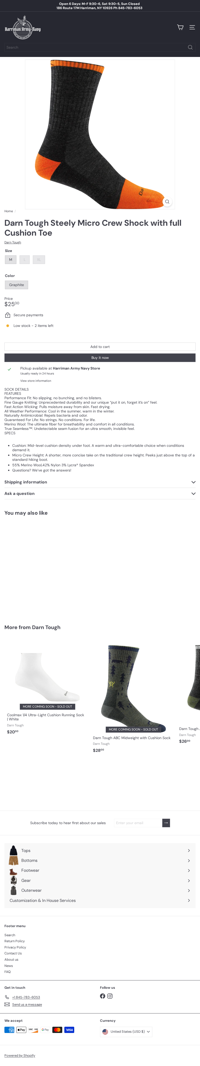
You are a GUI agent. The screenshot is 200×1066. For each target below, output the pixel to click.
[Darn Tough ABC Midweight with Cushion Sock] (133, 696)
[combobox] (100, 47)
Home (8, 211)
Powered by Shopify (19, 1055)
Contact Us (13, 953)
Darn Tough (46, 627)
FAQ (7, 972)
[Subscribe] (166, 823)
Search (9, 935)
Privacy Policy (15, 947)
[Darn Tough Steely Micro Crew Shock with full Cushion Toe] (37, 566)
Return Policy (14, 941)
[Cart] (180, 27)
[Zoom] (167, 201)
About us (11, 959)
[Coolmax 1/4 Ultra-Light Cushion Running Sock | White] (47, 687)
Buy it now (100, 357)
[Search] (190, 47)
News (8, 966)
